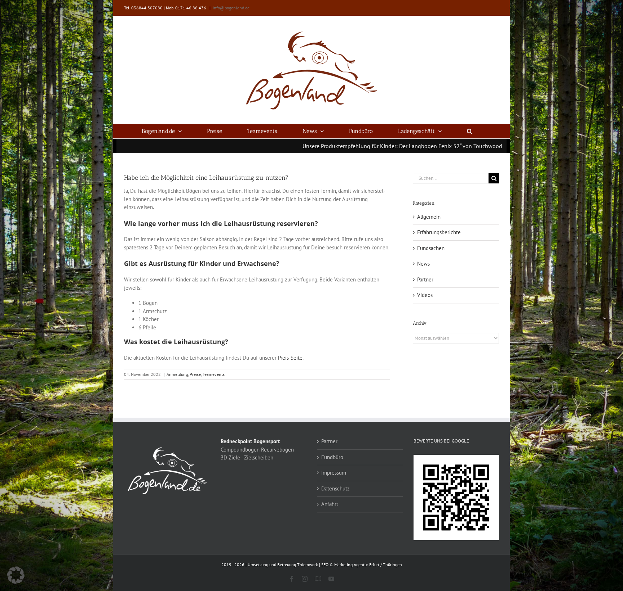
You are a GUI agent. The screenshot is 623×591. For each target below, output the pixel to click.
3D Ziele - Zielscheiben (247, 457)
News (423, 263)
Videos (425, 295)
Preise (195, 374)
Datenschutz (335, 488)
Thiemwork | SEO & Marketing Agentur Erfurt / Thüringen (349, 564)
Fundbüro (332, 457)
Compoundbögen (240, 449)
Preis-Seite (290, 357)
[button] (470, 131)
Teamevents (214, 374)
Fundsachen (431, 248)
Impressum (333, 472)
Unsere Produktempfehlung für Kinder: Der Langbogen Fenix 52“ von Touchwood (363, 146)
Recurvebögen (277, 449)
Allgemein (429, 216)
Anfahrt (329, 504)
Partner (425, 279)
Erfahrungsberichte (439, 232)
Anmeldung (177, 374)
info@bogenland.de (231, 7)
